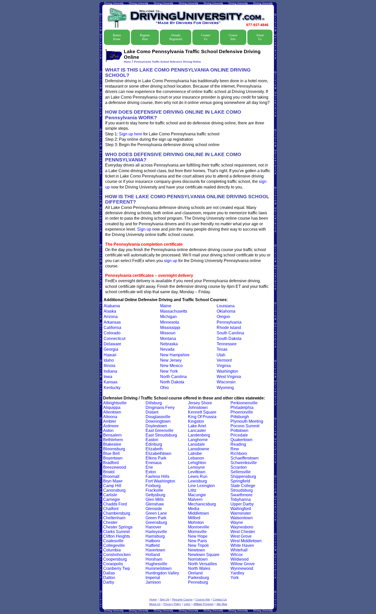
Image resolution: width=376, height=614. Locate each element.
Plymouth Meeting (246, 421)
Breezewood (114, 467)
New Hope (197, 536)
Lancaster (197, 430)
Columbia (112, 550)
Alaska (110, 311)
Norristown (198, 559)
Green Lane (156, 513)
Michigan (168, 316)
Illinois (109, 365)
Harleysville (156, 531)
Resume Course (182, 599)
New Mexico (171, 365)
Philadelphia (241, 407)
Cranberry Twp (116, 568)
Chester (110, 522)
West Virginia (229, 376)
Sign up (144, 229)
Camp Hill (112, 485)
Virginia (224, 365)
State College (242, 485)
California (112, 327)
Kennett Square (202, 412)
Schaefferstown (244, 458)
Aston (108, 430)
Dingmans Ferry (160, 407)
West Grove (241, 536)
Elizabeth (154, 449)
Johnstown (198, 407)
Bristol (109, 472)
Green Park (156, 518)
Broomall (111, 476)
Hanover (153, 527)
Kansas (110, 382)
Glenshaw (155, 504)
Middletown (198, 513)
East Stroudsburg (161, 435)
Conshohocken (117, 554)
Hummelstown (159, 568)
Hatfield (153, 545)
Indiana (110, 371)
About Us (260, 37)
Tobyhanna (240, 499)
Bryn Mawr (113, 481)
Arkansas (112, 322)
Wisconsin (226, 382)
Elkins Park (156, 458)
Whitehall (239, 550)
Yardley (237, 573)
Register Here (145, 37)
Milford (194, 518)
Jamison (153, 582)
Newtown (196, 550)
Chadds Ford (115, 504)
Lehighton (197, 462)
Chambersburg (116, 513)
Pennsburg (198, 582)
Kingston (196, 421)
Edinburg (154, 444)
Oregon (223, 316)
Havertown (155, 550)
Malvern (195, 499)
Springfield (240, 481)
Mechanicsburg (202, 504)
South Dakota (229, 338)
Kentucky (112, 387)
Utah (221, 355)
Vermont (224, 360)
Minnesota (169, 322)
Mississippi (170, 327)
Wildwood (239, 559)
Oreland (195, 573)
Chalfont (110, 508)
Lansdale (196, 444)
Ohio (164, 387)
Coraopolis (113, 564)
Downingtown (158, 421)
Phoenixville (241, 412)
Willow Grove (242, 564)
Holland (153, 554)
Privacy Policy (172, 604)
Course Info (233, 37)
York (234, 577)
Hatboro (153, 541)
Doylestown (156, 426)
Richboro (238, 453)
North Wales (199, 568)
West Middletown (246, 541)
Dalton (109, 577)
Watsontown (241, 518)
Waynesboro (241, 527)
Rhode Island (229, 327)
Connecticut (114, 338)
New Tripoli (198, 545)
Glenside (154, 508)
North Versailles (202, 564)
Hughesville (156, 564)
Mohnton (196, 522)
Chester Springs (117, 527)
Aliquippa (111, 407)
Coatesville (113, 541)
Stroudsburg (241, 490)
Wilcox (236, 554)
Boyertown (113, 458)
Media (193, 508)
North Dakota (172, 382)
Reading (238, 444)
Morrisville (197, 531)
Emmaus (154, 462)
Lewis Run (197, 476)
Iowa (108, 376)
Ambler (109, 421)
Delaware (112, 344)
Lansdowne (198, 449)
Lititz (192, 490)
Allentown (112, 412)
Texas (222, 349)
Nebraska (169, 344)
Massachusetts (173, 311)
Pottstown (239, 430)
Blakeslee (112, 444)
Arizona (111, 316)
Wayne (236, 522)
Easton (152, 440)
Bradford (111, 462)
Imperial (153, 577)
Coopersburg (115, 559)
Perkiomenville (244, 403)
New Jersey (171, 360)
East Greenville (159, 430)
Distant (152, 412)
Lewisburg (197, 481)
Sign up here (130, 134)
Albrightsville (115, 403)
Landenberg (199, 435)
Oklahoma (226, 311)
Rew (234, 449)
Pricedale (239, 435)
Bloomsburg (114, 449)
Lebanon (196, 458)
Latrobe (195, 453)
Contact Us (205, 37)
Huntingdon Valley (162, 573)
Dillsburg (154, 403)
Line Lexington (201, 485)
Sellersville (240, 472)
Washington (227, 371)
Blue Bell (111, 453)
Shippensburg (243, 476)
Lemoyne (196, 467)
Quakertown (241, 440)
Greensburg (156, 522)
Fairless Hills (157, 476)
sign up (170, 260)
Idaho (109, 360)
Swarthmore (241, 495)
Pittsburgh (239, 417)
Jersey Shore (200, 403)
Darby (108, 582)
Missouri (167, 333)
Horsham (154, 559)
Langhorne (198, 440)
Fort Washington (160, 481)
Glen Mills (155, 499)
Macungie (197, 495)
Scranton (238, 467)
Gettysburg (155, 495)
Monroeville (198, 527)
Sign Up (164, 599)
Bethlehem (113, 440)
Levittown (196, 472)
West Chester (242, 531)
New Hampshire (175, 355)
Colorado (112, 333)
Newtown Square (203, 554)
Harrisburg (155, 536)
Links (187, 604)
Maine (165, 306)
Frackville (154, 490)
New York (169, 371)
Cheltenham (114, 518)
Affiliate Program (203, 604)
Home (127, 61)
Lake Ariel (197, 426)
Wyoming (225, 387)
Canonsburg (114, 490)
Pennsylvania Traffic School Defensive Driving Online (167, 61)
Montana (168, 338)
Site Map (221, 604)
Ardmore (111, 426)
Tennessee (227, 344)
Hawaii (110, 355)
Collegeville (114, 545)
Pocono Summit (244, 426)
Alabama (112, 306)
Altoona (110, 417)
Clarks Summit (116, 531)
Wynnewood (241, 568)
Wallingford (240, 508)
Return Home (117, 37)
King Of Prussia (202, 417)
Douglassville (158, 417)
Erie (149, 467)
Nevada (167, 349)
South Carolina (230, 333)
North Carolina (173, 376)
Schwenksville (243, 462)
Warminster (240, 513)
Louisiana (226, 306)
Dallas (109, 573)
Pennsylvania (229, 322)
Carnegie (111, 499)
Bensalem (112, 435)
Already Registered (175, 37)
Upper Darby (242, 504)
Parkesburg (198, 577)
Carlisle (110, 495)
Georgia (111, 349)
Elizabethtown (158, 453)
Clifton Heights (116, 536)
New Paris (197, 541)
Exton (151, 472)
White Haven (242, 545)
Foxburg (153, 485)
